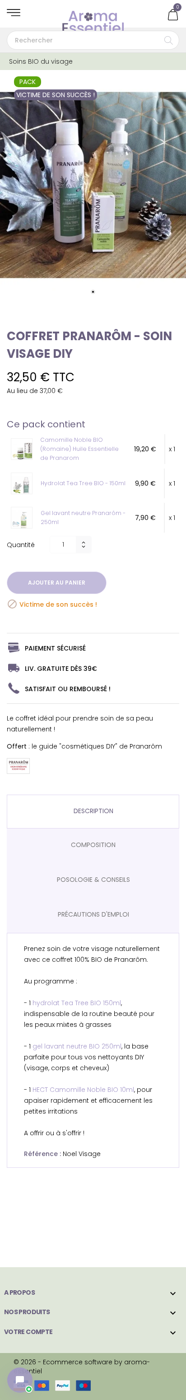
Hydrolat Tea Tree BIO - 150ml (83, 483)
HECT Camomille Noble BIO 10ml (83, 1089)
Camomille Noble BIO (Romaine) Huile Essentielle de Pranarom (79, 449)
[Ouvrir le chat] (20, 1380)
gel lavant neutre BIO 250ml (77, 1046)
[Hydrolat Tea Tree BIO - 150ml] (23, 484)
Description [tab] (93, 810)
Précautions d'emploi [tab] (93, 914)
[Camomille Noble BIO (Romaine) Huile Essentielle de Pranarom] (23, 450)
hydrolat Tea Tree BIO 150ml (77, 1002)
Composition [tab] (93, 844)
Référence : (42, 1153)
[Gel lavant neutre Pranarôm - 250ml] (23, 519)
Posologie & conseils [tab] (93, 879)
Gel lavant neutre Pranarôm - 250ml (83, 517)
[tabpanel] (93, 185)
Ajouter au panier (56, 582)
